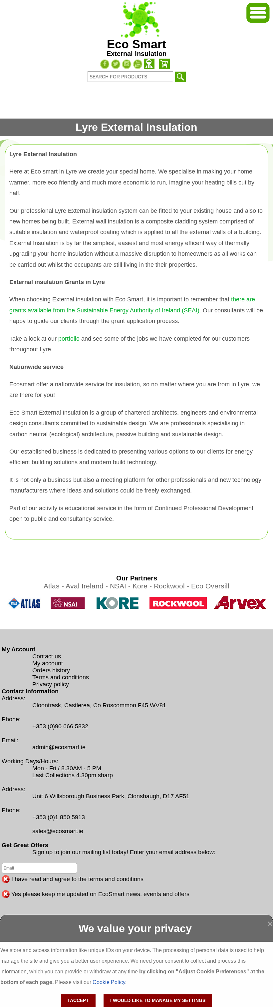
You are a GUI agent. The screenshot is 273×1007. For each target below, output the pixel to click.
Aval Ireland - (88, 586)
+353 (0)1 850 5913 (58, 817)
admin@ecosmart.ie (59, 747)
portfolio (69, 338)
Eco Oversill (210, 586)
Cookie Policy (109, 982)
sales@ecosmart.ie (57, 831)
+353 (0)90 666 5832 (60, 726)
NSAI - (121, 586)
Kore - (143, 586)
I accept (78, 1000)
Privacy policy (50, 684)
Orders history (51, 670)
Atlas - (55, 586)
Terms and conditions (60, 677)
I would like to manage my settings (157, 1000)
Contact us (46, 656)
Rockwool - (172, 586)
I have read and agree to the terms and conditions (77, 879)
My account (47, 663)
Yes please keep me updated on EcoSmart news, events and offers (100, 894)
